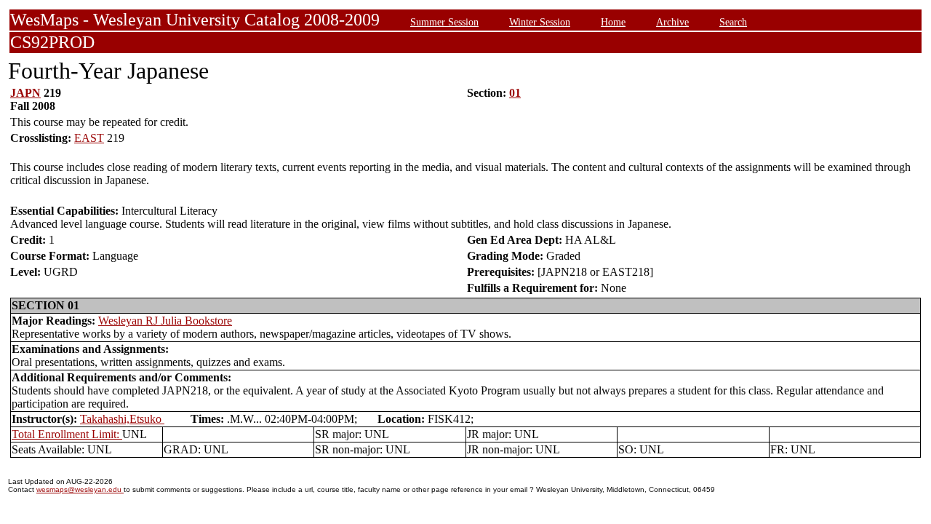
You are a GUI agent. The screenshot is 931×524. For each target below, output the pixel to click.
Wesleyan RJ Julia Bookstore (165, 320)
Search (733, 22)
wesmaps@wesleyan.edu (80, 489)
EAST (89, 138)
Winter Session (539, 22)
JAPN (25, 93)
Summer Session (444, 22)
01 (515, 93)
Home (613, 22)
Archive (672, 22)
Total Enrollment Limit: (67, 434)
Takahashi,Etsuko (122, 419)
